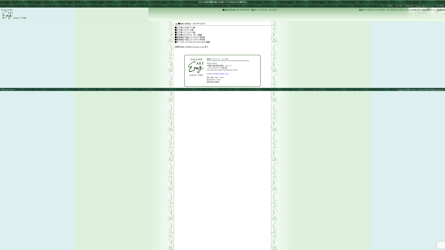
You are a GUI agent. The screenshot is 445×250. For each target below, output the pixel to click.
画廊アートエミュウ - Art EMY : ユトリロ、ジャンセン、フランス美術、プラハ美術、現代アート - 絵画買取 (402, 10)
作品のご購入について (424, 6)
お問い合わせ (440, 6)
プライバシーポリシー (8, 90)
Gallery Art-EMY (423, 90)
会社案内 (409, 6)
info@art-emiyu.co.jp (220, 74)
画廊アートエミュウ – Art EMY (389, 6)
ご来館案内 (399, 6)
